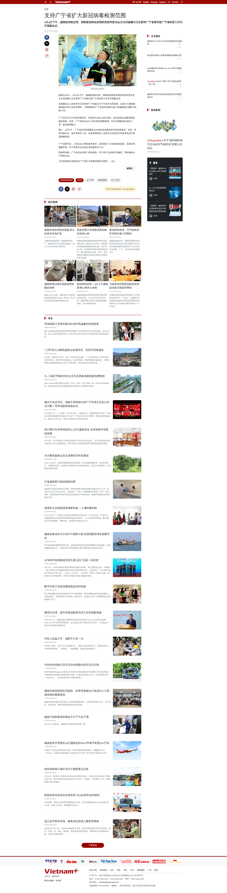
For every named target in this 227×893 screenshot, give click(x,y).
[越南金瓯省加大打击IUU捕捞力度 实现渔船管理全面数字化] (127, 541)
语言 (125, 870)
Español (162, 2)
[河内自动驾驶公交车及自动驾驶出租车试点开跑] (127, 672)
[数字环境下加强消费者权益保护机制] (127, 594)
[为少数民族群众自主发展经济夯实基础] (127, 463)
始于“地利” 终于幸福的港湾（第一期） (164, 82)
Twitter (46, 43)
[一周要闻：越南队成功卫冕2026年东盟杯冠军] (175, 173)
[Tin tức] (71, 861)
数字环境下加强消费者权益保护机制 (65, 586)
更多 (50, 318)
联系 (156, 870)
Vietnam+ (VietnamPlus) (63, 2)
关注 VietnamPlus (113, 189)
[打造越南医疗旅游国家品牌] (127, 489)
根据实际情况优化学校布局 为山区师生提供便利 (72, 795)
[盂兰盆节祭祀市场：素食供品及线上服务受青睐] (127, 828)
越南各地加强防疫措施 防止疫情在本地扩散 (59, 231)
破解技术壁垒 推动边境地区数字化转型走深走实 (164, 95)
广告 (149, 870)
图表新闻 (155, 110)
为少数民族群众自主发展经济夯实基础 (66, 455)
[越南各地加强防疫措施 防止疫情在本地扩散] (60, 216)
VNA (132, 870)
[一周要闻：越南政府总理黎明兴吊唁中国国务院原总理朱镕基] (175, 210)
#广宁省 (90, 180)
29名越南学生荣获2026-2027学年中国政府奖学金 (164, 69)
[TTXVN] (51, 861)
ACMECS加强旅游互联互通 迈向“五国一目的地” (71, 560)
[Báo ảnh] (159, 861)
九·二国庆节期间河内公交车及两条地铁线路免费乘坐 (74, 376)
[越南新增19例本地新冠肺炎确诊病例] (60, 270)
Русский (175, 2)
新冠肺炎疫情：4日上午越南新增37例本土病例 (92, 286)
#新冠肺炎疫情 (66, 180)
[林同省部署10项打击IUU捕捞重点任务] (127, 776)
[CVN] (126, 861)
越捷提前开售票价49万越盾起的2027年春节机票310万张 (76, 742)
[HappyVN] (175, 861)
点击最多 (155, 36)
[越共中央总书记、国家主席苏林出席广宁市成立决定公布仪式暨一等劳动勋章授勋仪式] (127, 409)
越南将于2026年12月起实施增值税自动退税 (164, 42)
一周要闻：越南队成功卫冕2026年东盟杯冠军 (158, 171)
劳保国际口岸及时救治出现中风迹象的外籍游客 (71, 323)
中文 (169, 2)
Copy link (46, 55)
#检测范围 (102, 180)
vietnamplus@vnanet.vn (109, 882)
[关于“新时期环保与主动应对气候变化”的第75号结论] (165, 125)
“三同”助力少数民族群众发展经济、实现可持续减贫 (74, 349)
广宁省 (116, 180)
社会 (46, 9)
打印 (46, 49)
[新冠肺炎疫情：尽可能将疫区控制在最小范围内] (125, 216)
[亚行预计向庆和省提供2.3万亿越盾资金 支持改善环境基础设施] (127, 437)
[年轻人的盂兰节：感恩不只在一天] (127, 646)
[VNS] (108, 861)
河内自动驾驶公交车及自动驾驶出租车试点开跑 (71, 664)
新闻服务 (141, 870)
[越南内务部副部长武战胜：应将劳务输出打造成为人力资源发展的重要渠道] (127, 698)
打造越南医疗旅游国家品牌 (60, 481)
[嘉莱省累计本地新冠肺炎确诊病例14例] (93, 216)
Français (154, 2)
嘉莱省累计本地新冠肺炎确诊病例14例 (92, 231)
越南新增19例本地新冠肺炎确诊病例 (59, 286)
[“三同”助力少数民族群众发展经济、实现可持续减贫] (127, 357)
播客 (155, 163)
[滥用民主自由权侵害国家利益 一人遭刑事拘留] (127, 515)
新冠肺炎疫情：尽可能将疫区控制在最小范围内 (124, 231)
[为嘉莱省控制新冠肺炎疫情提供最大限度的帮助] (125, 270)
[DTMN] (142, 861)
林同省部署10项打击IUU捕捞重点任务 (66, 769)
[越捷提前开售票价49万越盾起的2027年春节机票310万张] (127, 750)
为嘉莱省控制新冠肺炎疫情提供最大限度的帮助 (124, 286)
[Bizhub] (93, 861)
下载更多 (93, 845)
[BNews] (83, 861)
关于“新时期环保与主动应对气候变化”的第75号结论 (165, 144)
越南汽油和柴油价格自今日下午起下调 (66, 716)
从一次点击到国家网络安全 (157, 189)
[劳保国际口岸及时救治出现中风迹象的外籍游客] (127, 331)
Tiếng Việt (136, 2)
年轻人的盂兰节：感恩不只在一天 (63, 638)
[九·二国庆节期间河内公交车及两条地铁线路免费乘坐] (127, 383)
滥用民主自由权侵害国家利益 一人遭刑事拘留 (70, 508)
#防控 (79, 180)
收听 (155, 178)
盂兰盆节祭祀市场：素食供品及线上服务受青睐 (71, 821)
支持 (118, 870)
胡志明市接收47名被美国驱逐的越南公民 (164, 55)
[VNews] (61, 861)
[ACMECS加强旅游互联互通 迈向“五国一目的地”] (127, 567)
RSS (112, 870)
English (146, 2)
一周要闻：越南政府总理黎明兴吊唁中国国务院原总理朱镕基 (157, 208)
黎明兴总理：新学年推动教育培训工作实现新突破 (73, 612)
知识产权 (93, 870)
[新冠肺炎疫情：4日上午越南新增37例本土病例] (93, 270)
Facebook (46, 37)
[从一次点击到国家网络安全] (175, 192)
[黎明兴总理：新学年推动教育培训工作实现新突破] (127, 620)
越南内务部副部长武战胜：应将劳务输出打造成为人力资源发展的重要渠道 (76, 692)
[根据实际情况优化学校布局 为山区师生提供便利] (127, 802)
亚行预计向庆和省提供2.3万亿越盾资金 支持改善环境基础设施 (76, 431)
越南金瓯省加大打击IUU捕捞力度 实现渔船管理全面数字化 (77, 536)
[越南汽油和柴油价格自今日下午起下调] (127, 724)
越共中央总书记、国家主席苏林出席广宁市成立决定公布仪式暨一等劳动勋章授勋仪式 (76, 404)
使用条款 (103, 870)
